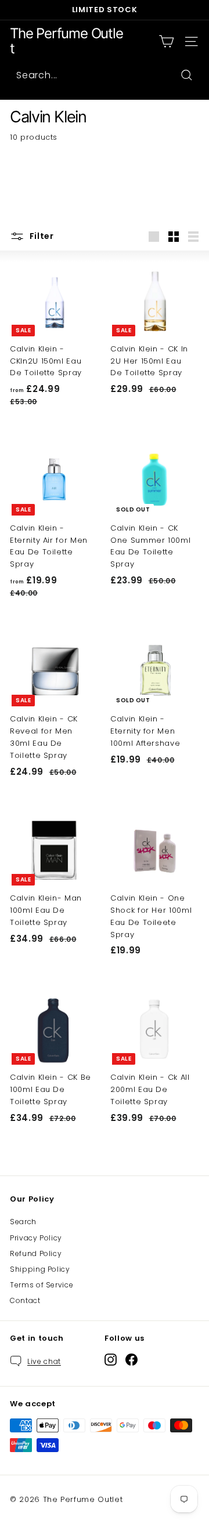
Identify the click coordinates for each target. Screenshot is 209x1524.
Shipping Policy (40, 1269)
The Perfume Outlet (66, 41)
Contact (25, 1300)
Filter (40, 236)
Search (23, 1222)
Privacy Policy (36, 1238)
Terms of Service (41, 1285)
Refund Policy (36, 1253)
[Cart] (166, 41)
